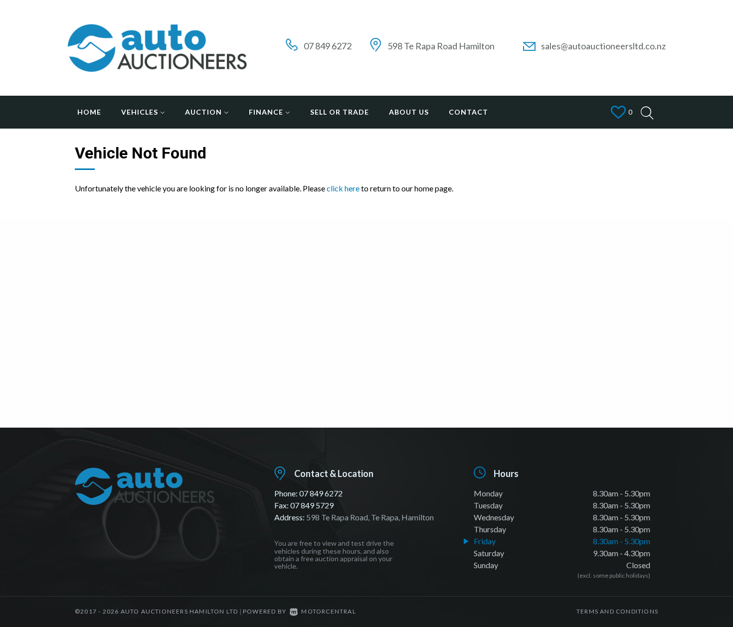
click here (343, 188)
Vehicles (140, 112)
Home (89, 112)
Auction (204, 112)
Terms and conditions (617, 611)
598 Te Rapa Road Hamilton (441, 45)
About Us (409, 112)
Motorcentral (328, 611)
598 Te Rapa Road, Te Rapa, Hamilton (370, 517)
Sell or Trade (339, 112)
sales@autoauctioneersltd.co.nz (603, 45)
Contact (468, 112)
